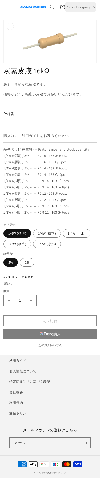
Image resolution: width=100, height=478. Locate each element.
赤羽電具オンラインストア (54, 472)
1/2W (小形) (47, 244)
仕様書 (8, 114)
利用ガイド (17, 360)
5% (10, 262)
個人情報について (23, 371)
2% (27, 262)
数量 (6, 291)
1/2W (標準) (17, 244)
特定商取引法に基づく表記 (29, 382)
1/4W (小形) (77, 233)
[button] (6, 7)
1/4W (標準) (47, 233)
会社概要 (16, 392)
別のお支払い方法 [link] (50, 345)
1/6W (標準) (17, 233)
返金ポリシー (19, 413)
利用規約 (16, 403)
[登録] (85, 442)
